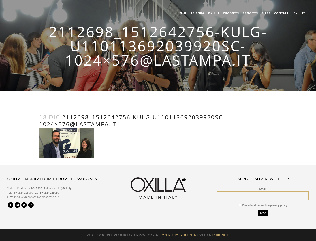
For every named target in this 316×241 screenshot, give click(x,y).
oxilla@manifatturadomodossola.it (37, 197)
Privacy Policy (169, 234)
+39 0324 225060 (22, 192)
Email (262, 188)
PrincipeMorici (220, 234)
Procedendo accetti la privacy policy (265, 205)
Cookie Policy (188, 234)
